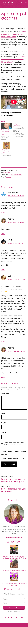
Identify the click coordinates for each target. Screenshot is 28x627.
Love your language (16, 174)
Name (3, 413)
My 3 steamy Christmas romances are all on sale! (14, 584)
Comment (5, 393)
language (8, 177)
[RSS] (17, 617)
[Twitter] (11, 617)
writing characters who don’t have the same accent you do (13, 34)
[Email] (22, 617)
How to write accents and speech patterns (6, 151)
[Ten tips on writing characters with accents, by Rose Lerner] (6, 126)
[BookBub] (6, 617)
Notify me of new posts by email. (14, 458)
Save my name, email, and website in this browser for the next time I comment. (15, 445)
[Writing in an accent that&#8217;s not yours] (19, 130)
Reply (3, 212)
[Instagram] (14, 617)
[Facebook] (8, 617)
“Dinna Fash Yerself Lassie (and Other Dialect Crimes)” (13, 59)
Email (3, 423)
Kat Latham (6, 172)
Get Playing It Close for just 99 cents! (14, 570)
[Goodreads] (19, 617)
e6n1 (10, 240)
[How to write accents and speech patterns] (6, 145)
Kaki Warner (13, 192)
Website (4, 433)
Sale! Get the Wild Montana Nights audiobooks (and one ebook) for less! (14, 557)
